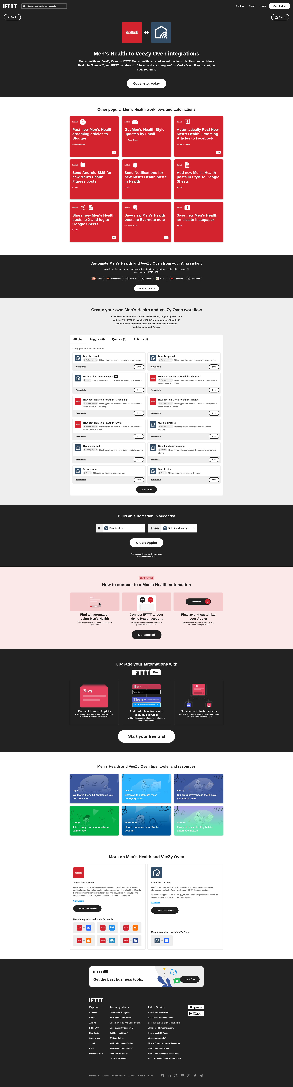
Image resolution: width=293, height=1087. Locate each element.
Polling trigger (91, 360)
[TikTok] (195, 1075)
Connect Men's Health (87, 908)
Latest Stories (156, 1007)
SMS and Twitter (117, 1038)
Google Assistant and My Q (121, 1028)
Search (92, 1043)
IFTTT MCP (94, 1028)
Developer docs (96, 1053)
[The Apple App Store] (196, 1007)
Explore (240, 6)
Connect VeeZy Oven (165, 910)
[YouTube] (182, 1075)
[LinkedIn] (169, 1075)
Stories (92, 1018)
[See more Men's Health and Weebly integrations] (107, 927)
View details (81, 367)
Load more (146, 489)
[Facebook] (163, 1075)
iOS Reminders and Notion (121, 1043)
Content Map (94, 1038)
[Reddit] (202, 1075)
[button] (146, 634)
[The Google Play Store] (196, 1014)
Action (163, 450)
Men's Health (110, 54)
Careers (105, 1075)
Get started (279, 6)
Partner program (119, 1075)
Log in (263, 6)
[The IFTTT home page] (10, 6)
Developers (94, 1075)
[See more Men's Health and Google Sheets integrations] (130, 940)
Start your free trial (146, 736)
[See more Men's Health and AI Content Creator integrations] (84, 940)
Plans (252, 6)
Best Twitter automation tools (160, 1018)
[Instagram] (176, 1075)
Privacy (141, 1075)
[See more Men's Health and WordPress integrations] (107, 940)
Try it (139, 367)
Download (155, 903)
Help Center (94, 1033)
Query (88, 380)
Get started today (146, 83)
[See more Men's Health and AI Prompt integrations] (130, 927)
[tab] (78, 339)
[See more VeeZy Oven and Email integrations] (162, 940)
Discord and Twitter (118, 1058)
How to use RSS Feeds (158, 1033)
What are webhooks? (157, 1038)
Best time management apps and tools (164, 1023)
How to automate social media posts (163, 1053)
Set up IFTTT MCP (146, 288)
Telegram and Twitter (119, 1053)
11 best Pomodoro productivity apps (164, 1043)
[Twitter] (189, 1075)
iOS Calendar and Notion (120, 1018)
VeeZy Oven (151, 54)
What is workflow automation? (161, 1028)
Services (93, 1013)
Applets (92, 1023)
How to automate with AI (158, 1013)
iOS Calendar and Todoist (121, 1048)
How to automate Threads (159, 1048)
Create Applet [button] (146, 542)
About (150, 1075)
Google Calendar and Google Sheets (125, 1023)
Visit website (78, 901)
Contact (132, 1075)
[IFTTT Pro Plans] (116, 376)
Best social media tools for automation (164, 1058)
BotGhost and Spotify (119, 1033)
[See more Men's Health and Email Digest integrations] (84, 927)
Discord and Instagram (120, 1013)
